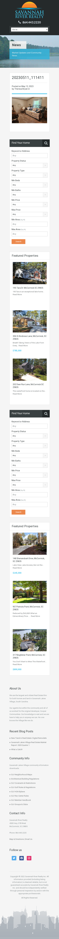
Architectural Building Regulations (25, 779)
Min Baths (16, 190)
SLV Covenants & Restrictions (23, 783)
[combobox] (30, 165)
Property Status (19, 161)
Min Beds (16, 180)
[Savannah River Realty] (29, 10)
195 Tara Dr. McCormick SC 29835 (28, 288)
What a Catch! (16, 749)
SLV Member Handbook (21, 800)
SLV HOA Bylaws (18, 792)
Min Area (18, 219)
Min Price (16, 200)
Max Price (16, 210)
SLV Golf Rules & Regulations (23, 787)
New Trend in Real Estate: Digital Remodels (29, 738)
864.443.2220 (31, 22)
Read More (17, 294)
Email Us (28, 839)
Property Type (18, 170)
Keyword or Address (21, 151)
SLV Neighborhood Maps (21, 774)
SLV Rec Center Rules (20, 796)
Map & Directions (16, 839)
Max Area (19, 229)
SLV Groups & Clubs (19, 804)
